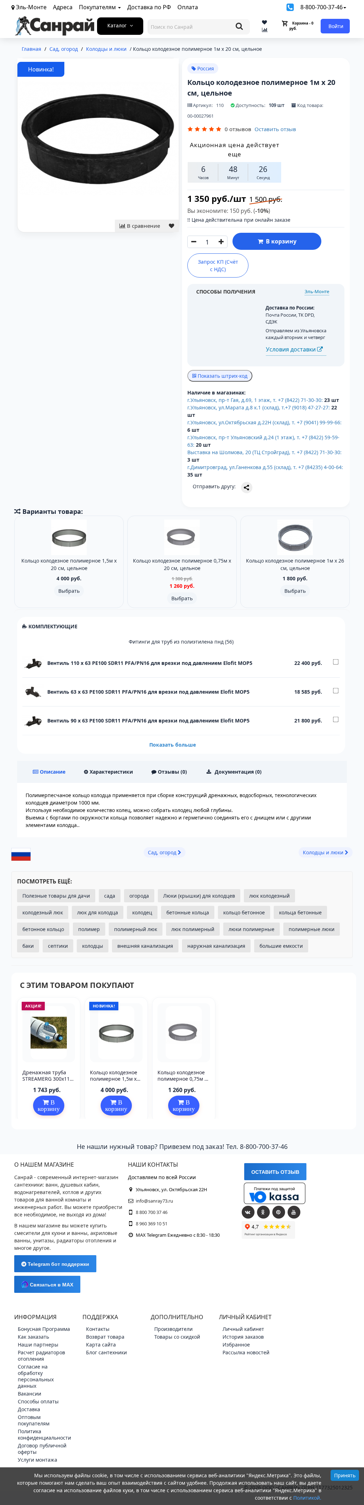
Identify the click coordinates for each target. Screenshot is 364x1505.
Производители (173, 1329)
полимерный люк (135, 929)
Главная (31, 48)
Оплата (187, 7)
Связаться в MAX (50, 1285)
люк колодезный (269, 895)
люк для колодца (97, 912)
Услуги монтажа (37, 1459)
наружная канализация (216, 945)
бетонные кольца (187, 912)
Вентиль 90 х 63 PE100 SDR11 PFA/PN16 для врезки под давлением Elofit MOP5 (148, 720)
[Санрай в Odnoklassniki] (263, 1212)
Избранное (236, 1344)
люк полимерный (192, 929)
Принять (344, 1475)
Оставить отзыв (275, 129)
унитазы (43, 1240)
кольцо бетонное (244, 912)
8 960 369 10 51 (151, 1223)
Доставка (29, 1409)
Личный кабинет (243, 1329)
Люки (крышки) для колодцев (199, 895)
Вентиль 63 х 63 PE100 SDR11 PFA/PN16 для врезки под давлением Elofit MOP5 (148, 691)
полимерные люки (311, 929)
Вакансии (29, 1393)
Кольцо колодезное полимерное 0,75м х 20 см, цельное (182, 1079)
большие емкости (281, 945)
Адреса (63, 7)
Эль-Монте (317, 291)
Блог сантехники (106, 1352)
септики (58, 945)
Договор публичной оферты (42, 1448)
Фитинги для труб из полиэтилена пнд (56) (181, 641)
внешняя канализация (145, 945)
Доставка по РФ (149, 7)
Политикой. (307, 1497)
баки (28, 945)
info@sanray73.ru (154, 1201)
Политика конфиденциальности (44, 1434)
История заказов (243, 1336)
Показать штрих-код (221, 375)
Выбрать (69, 590)
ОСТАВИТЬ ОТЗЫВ (275, 1172)
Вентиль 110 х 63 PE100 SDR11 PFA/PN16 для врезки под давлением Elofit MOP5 (149, 663)
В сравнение (142, 225)
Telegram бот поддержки (57, 1264)
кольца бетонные (300, 912)
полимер (89, 929)
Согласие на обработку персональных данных (36, 1376)
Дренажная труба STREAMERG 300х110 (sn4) (47, 1079)
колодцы (92, 945)
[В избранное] (171, 226)
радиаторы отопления (84, 1240)
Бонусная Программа (44, 1329)
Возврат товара (105, 1336)
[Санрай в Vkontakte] (248, 1212)
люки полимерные (251, 929)
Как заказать (33, 1336)
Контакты (97, 1329)
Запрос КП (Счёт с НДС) (218, 265)
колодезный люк (42, 912)
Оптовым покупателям (33, 1420)
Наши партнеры (38, 1344)
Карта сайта (101, 1344)
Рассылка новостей (246, 1352)
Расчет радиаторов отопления (41, 1355)
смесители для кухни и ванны (50, 1233)
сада (109, 895)
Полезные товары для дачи (56, 895)
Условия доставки (291, 349)
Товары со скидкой (177, 1336)
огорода (139, 895)
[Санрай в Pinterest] (278, 1212)
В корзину (279, 241)
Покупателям (98, 7)
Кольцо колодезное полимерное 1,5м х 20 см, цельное (113, 1079)
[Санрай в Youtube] (294, 1212)
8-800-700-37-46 (321, 7)
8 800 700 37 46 (151, 1212)
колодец (142, 912)
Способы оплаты (38, 1401)
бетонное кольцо (43, 929)
